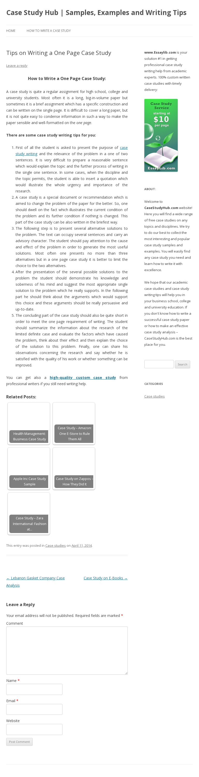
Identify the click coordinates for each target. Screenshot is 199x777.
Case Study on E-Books (106, 577)
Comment (14, 623)
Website (13, 720)
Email (12, 700)
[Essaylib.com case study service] (161, 170)
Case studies (55, 545)
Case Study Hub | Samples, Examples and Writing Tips (96, 12)
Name (13, 680)
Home (10, 30)
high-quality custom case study (83, 377)
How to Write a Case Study (49, 30)
